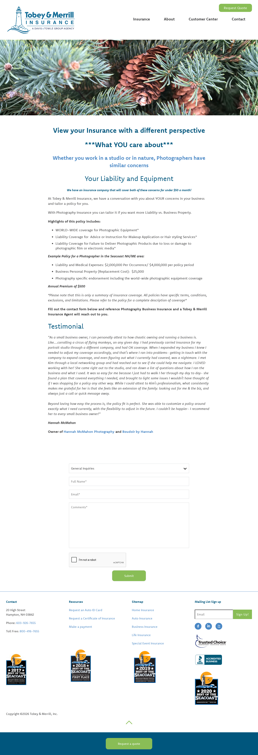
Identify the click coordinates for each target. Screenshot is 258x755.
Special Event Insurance (148, 643)
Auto (137, 33)
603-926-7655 (26, 623)
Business (140, 40)
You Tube (219, 626)
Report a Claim (200, 26)
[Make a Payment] (69, 635)
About (169, 19)
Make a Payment (202, 33)
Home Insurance (143, 610)
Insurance (141, 19)
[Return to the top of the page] (129, 722)
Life (136, 47)
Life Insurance (141, 635)
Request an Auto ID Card (208, 52)
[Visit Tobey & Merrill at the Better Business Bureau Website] (223, 659)
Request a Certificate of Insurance (92, 618)
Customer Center (203, 19)
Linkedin (208, 626)
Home (138, 26)
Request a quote (129, 744)
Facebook (198, 626)
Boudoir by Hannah (137, 431)
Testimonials (174, 26)
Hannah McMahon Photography (89, 431)
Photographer (144, 66)
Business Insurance (145, 627)
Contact (238, 19)
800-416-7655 (29, 631)
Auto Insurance (142, 618)
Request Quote (235, 8)
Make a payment (80, 627)
